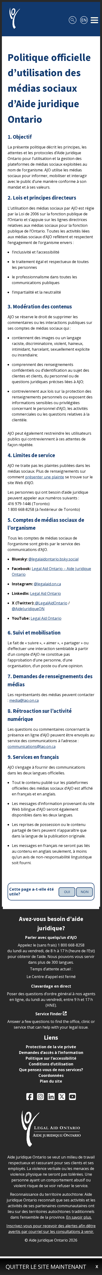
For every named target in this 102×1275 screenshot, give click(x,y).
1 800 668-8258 (71, 945)
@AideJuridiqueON (28, 608)
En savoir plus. (79, 1217)
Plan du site (51, 1081)
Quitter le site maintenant (46, 1266)
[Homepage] (13, 18)
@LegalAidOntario (50, 603)
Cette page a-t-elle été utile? (31, 892)
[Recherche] (72, 18)
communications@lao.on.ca (32, 746)
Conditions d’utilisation (51, 1064)
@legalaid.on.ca (47, 584)
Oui (67, 891)
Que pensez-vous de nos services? (51, 1069)
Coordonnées (51, 1075)
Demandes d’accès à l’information (51, 1052)
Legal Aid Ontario (45, 593)
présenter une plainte (44, 477)
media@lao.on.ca (24, 700)
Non (84, 891)
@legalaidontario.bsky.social (53, 559)
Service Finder (48, 1013)
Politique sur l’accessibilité (51, 1058)
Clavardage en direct (51, 986)
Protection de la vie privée (51, 1046)
